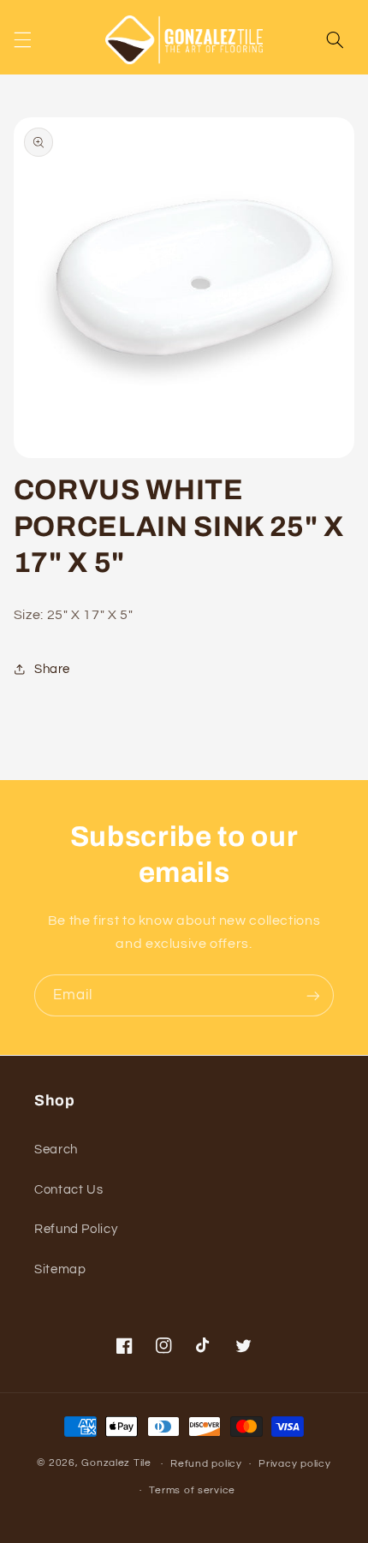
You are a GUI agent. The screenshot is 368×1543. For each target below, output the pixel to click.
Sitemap (60, 1269)
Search (56, 1149)
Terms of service (192, 1490)
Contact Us (68, 1189)
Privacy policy (294, 1464)
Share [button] (52, 669)
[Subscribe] (313, 995)
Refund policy (206, 1464)
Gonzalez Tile (116, 1464)
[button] (22, 39)
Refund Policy (75, 1229)
